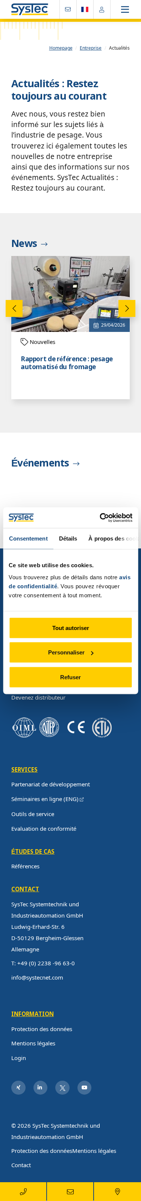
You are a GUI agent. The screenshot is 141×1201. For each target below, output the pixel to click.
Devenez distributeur (38, 697)
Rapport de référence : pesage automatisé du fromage (67, 363)
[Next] (126, 308)
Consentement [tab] (28, 538)
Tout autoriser (70, 627)
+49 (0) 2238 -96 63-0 (46, 963)
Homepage (61, 48)
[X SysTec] (62, 1088)
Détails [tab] (68, 538)
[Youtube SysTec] (84, 1088)
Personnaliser (66, 652)
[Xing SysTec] (18, 1088)
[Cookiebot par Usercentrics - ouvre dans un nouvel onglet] (100, 518)
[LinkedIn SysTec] (40, 1088)
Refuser (70, 677)
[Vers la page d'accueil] (29, 10)
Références (25, 866)
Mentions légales (33, 1043)
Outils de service (32, 814)
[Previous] (14, 308)
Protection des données (41, 1029)
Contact (21, 1165)
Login (18, 1058)
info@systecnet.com (37, 977)
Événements (40, 463)
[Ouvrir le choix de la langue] (85, 9)
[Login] (102, 9)
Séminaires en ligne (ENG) (45, 799)
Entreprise (91, 48)
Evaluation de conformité (43, 828)
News (24, 244)
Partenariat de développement (50, 784)
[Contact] (68, 9)
